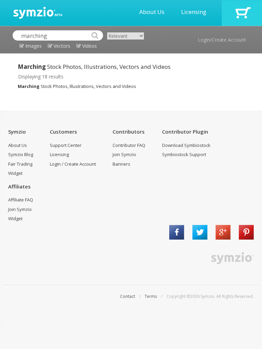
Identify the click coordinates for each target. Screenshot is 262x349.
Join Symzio (124, 154)
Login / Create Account (73, 164)
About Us (151, 12)
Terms (151, 296)
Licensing (193, 12)
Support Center (66, 145)
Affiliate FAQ (20, 200)
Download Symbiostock (186, 145)
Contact (127, 296)
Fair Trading (20, 164)
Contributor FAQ (129, 145)
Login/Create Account (222, 39)
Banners (121, 164)
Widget (15, 173)
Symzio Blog (20, 154)
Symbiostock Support (184, 154)
